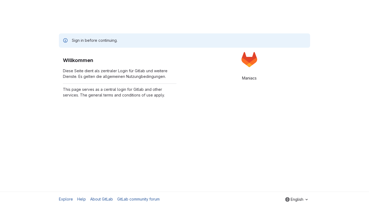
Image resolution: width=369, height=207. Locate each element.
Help (81, 199)
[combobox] (296, 199)
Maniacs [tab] (249, 78)
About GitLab (101, 199)
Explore (66, 199)
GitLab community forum (138, 199)
